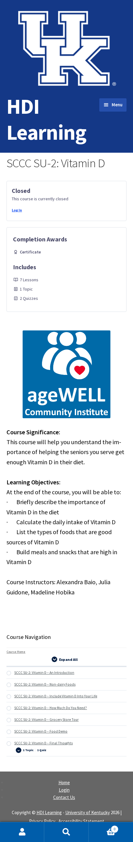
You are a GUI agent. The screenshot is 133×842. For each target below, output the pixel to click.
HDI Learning (46, 119)
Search (66, 832)
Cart (102, 827)
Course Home (15, 652)
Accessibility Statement (81, 821)
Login (64, 790)
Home (64, 782)
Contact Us (64, 797)
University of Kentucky (87, 812)
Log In (17, 210)
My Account (22, 832)
